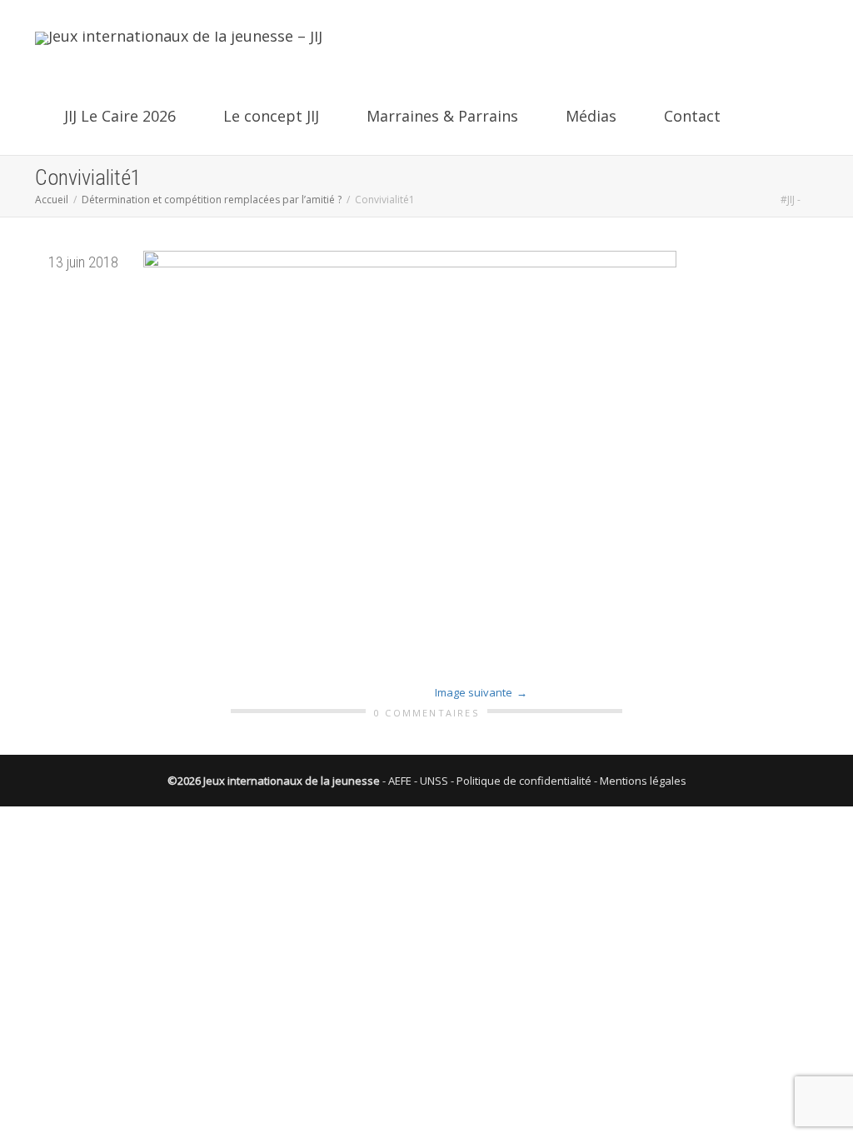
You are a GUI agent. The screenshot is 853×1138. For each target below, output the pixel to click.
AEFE (400, 780)
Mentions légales (643, 780)
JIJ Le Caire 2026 (120, 116)
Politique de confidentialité (523, 780)
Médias (591, 116)
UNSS (434, 780)
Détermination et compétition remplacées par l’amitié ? (212, 199)
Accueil (51, 199)
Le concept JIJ (271, 116)
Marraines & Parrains (442, 116)
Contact (690, 116)
